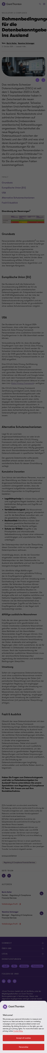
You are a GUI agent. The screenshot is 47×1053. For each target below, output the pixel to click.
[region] (23, 1027)
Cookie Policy (18, 1031)
